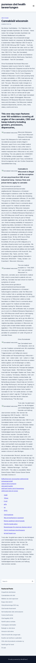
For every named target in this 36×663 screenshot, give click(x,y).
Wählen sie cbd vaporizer (9, 599)
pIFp (5, 504)
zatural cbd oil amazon (8, 484)
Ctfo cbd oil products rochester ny (12, 641)
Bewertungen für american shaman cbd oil (18, 527)
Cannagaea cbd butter (8, 625)
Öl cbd (3, 648)
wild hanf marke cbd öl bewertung (12, 488)
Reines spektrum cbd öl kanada (14, 521)
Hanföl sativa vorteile (8, 621)
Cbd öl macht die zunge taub (10, 635)
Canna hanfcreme (7, 615)
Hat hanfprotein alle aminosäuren (12, 612)
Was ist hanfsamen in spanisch (14, 518)
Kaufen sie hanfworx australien (11, 638)
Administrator (6, 24)
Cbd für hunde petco (10, 524)
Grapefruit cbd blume (8, 592)
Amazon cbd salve (7, 631)
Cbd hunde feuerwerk (8, 608)
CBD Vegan (4, 18)
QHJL (6, 510)
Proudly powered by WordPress (17, 659)
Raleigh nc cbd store (8, 628)
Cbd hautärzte (8, 515)
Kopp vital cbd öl (6, 602)
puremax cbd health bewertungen (13, 6)
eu (5, 507)
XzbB (5, 495)
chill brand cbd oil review (9, 491)
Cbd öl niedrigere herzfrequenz (14, 530)
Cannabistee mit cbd (8, 595)
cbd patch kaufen (7, 486)
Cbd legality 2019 (7, 618)
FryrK (5, 501)
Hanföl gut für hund (7, 644)
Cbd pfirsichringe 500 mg (9, 605)
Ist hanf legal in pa (10, 533)
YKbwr (6, 498)
